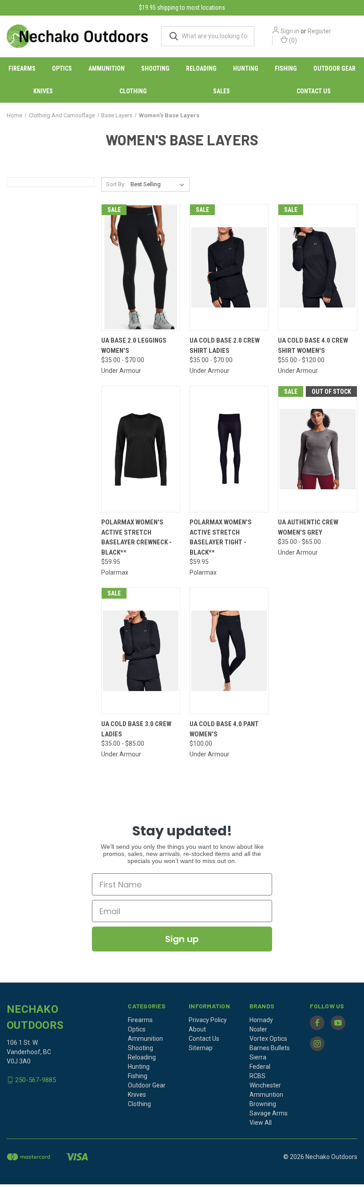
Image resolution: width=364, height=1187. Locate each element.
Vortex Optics (268, 1038)
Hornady (261, 1019)
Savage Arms (268, 1113)
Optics (62, 68)
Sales (221, 91)
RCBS (257, 1075)
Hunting (245, 68)
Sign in (290, 31)
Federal (259, 1066)
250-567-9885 (35, 1080)
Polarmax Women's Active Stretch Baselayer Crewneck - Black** (136, 537)
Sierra (257, 1057)
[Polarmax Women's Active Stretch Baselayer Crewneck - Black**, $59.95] (140, 449)
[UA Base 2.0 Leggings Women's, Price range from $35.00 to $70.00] (140, 267)
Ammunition (106, 68)
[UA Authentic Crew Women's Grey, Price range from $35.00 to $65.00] (317, 449)
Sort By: (116, 184)
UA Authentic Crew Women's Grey (308, 527)
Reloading (201, 68)
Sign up (182, 939)
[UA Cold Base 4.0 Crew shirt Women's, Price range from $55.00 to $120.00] (317, 267)
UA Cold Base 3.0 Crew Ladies (136, 729)
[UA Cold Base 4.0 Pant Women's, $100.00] (229, 650)
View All (260, 1122)
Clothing (133, 91)
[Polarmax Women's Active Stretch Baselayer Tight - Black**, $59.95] (229, 449)
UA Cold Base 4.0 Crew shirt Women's (313, 345)
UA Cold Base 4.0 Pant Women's (224, 729)
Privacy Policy (208, 1019)
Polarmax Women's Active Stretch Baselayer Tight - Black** (221, 537)
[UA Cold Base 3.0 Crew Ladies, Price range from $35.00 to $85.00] (140, 650)
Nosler (258, 1029)
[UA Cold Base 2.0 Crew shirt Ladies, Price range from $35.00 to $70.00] (229, 267)
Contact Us (314, 91)
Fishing (286, 68)
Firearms (22, 68)
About (197, 1029)
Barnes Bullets (269, 1047)
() (292, 40)
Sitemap (201, 1047)
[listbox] (159, 184)
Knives (43, 91)
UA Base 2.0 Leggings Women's (133, 345)
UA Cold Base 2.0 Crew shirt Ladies (225, 345)
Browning (262, 1103)
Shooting (155, 68)
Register (319, 31)
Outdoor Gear (334, 68)
